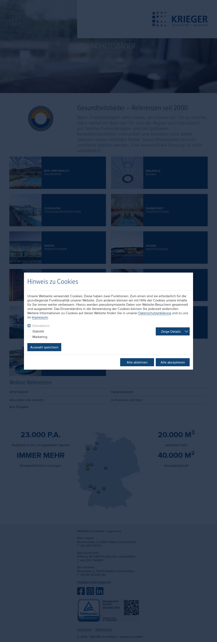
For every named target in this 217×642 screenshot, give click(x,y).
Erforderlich (41, 326)
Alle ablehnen (137, 362)
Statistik (38, 331)
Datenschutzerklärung (154, 313)
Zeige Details (171, 331)
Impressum (40, 317)
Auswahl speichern (44, 347)
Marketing (39, 337)
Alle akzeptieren (173, 362)
